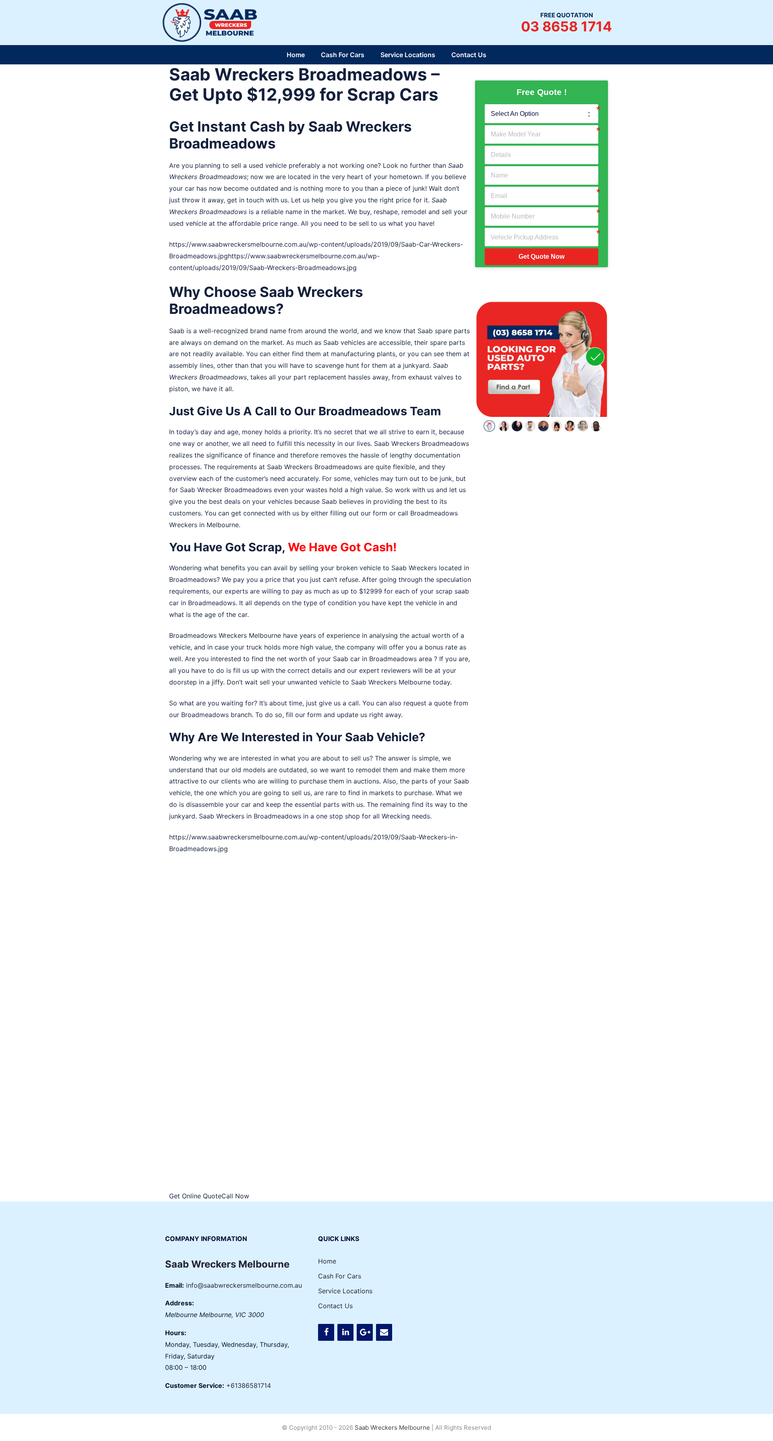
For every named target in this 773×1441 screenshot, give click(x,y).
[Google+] (365, 1332)
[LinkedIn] (345, 1332)
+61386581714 (248, 1385)
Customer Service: (194, 1385)
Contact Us (468, 55)
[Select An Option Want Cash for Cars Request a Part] (541, 113)
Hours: (175, 1333)
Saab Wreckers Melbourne (391, 682)
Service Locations (407, 55)
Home (296, 55)
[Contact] (384, 1332)
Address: (179, 1303)
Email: (174, 1285)
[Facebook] (326, 1332)
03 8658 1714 (566, 26)
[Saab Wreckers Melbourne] (211, 22)
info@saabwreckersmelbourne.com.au (244, 1285)
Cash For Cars (342, 55)
